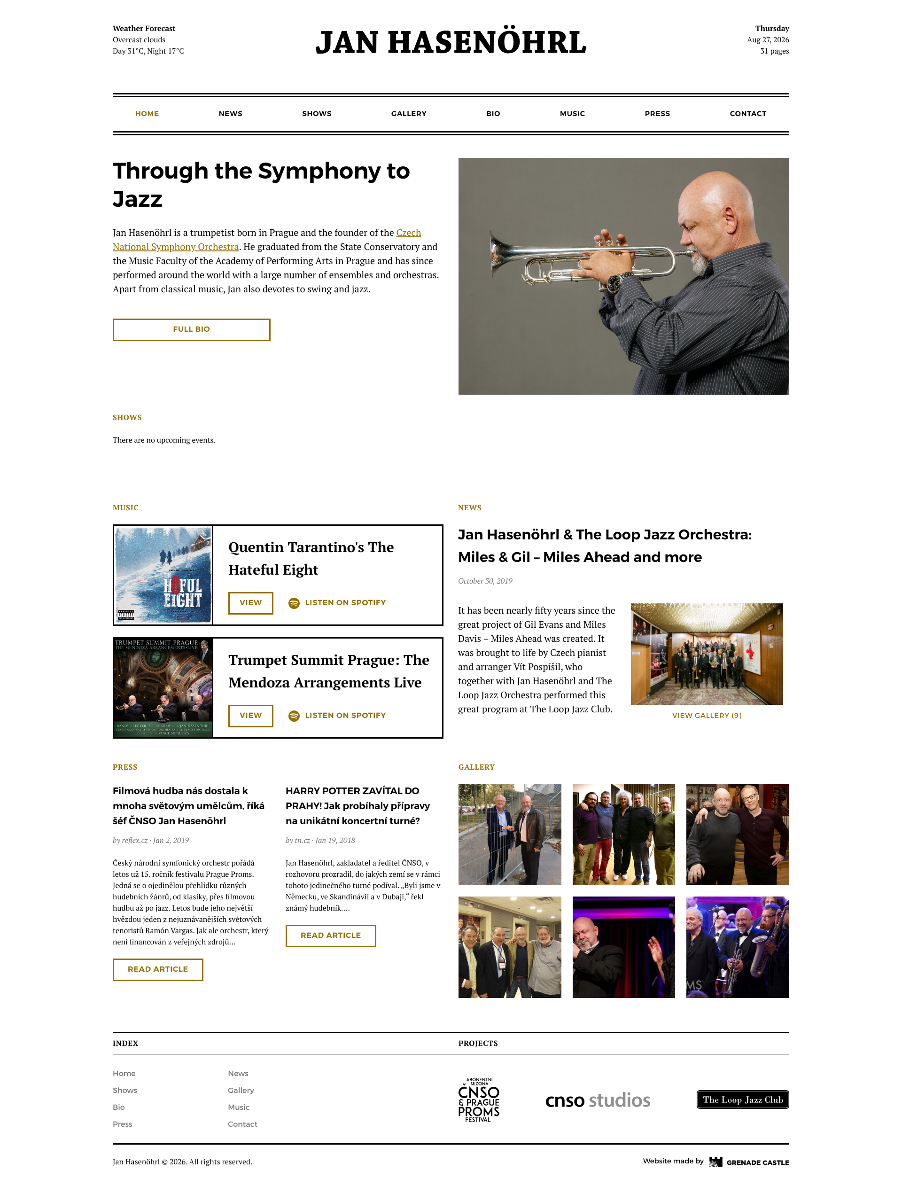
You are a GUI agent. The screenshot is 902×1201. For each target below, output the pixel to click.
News (231, 114)
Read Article (158, 970)
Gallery (409, 114)
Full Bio (191, 330)
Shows (317, 114)
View (251, 603)
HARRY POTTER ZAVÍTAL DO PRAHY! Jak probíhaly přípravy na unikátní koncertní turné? (358, 806)
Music (572, 114)
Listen (345, 603)
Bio (493, 114)
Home (147, 114)
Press (657, 114)
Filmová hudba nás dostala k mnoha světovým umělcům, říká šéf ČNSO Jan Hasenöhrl (188, 806)
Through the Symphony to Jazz (261, 186)
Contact (748, 114)
